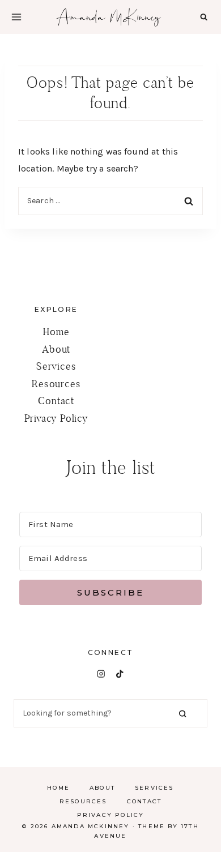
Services (56, 366)
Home (56, 331)
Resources (56, 383)
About (56, 349)
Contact (56, 400)
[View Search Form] (203, 17)
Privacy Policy (56, 418)
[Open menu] (16, 17)
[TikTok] (120, 674)
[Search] (182, 713)
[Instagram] (101, 674)
